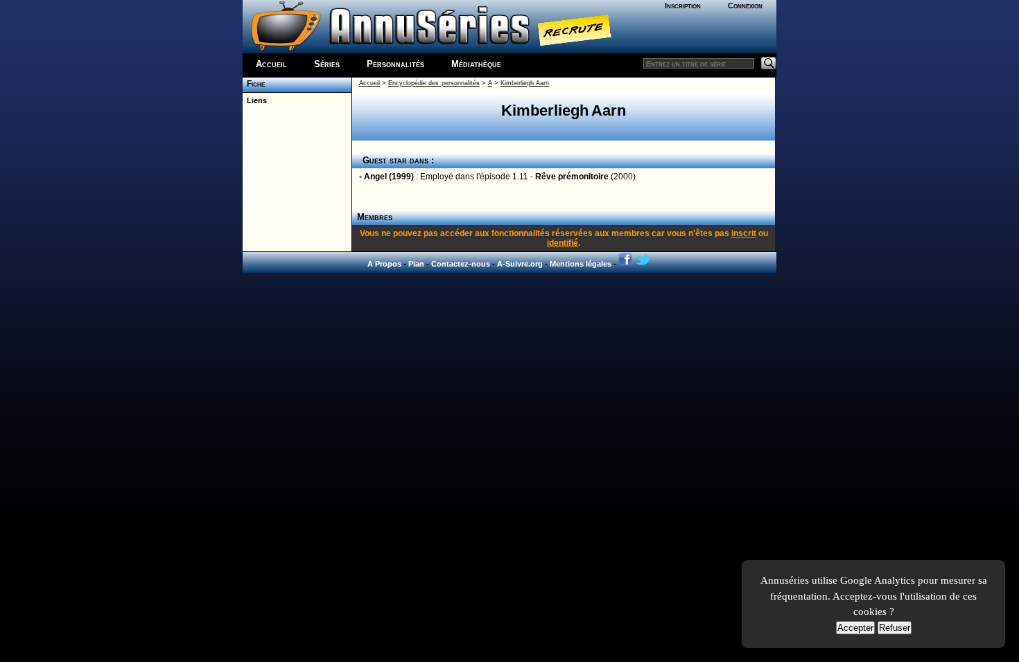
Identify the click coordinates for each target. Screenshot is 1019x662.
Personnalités (395, 64)
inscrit (743, 233)
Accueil (271, 64)
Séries (327, 64)
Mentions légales (580, 264)
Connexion (745, 5)
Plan (416, 264)
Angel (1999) (389, 176)
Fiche (254, 84)
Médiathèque (476, 64)
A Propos (384, 264)
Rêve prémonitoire (572, 176)
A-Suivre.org (520, 264)
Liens (255, 100)
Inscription (683, 5)
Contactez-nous (460, 264)
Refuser (894, 628)
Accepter (855, 628)
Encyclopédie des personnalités (434, 83)
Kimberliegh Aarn (524, 83)
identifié (562, 243)
